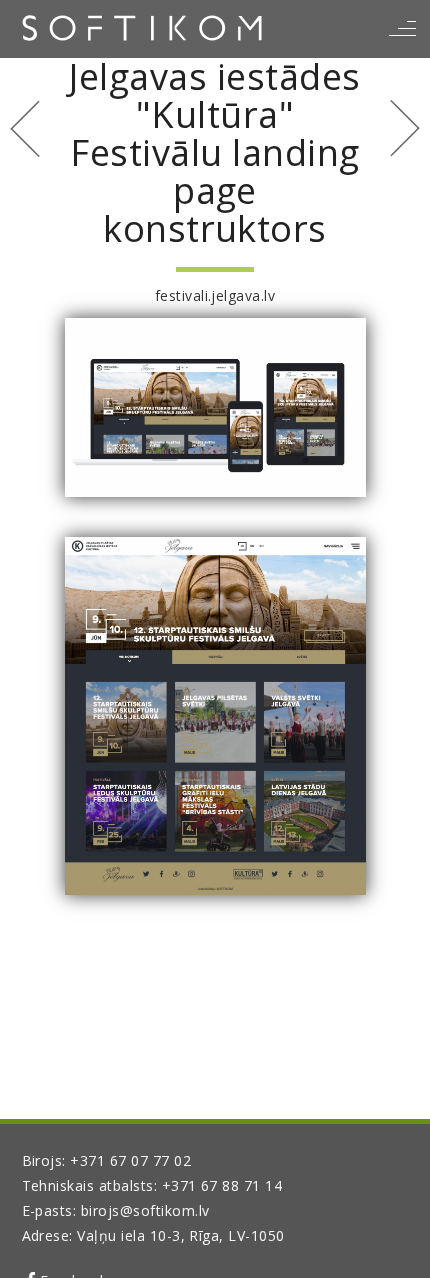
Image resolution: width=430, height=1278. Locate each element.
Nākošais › (405, 128)
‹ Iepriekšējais (25, 128)
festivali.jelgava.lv (215, 295)
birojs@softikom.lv (145, 1210)
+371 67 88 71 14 (222, 1185)
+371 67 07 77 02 (130, 1160)
